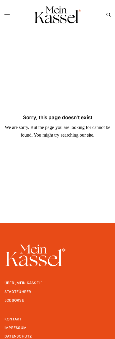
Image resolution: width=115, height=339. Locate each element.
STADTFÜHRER (17, 291)
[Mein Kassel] (57, 15)
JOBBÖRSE (14, 300)
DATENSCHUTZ (18, 336)
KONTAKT (13, 319)
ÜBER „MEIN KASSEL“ (23, 283)
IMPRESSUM (15, 327)
